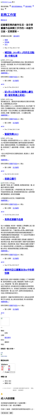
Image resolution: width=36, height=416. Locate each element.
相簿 (6, 40)
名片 (6, 44)
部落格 (7, 42)
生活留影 (16, 80)
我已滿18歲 (5, 413)
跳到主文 (4, 20)
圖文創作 (16, 36)
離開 (11, 413)
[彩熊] (1, 354)
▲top (2, 84)
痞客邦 (11, 77)
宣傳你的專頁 (4, 356)
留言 (15, 77)
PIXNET (9, 388)
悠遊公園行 (10, 179)
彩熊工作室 (8, 14)
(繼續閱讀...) (5, 73)
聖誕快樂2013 (11, 134)
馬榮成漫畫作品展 (14, 219)
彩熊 (2, 352)
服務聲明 (20, 390)
